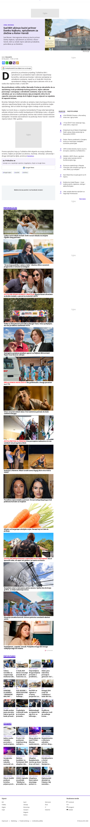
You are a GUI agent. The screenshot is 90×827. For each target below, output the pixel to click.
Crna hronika (9, 25)
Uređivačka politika (37, 821)
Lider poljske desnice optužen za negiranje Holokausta (74, 192)
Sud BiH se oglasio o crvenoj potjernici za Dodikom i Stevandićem (34, 693)
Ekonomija (26, 807)
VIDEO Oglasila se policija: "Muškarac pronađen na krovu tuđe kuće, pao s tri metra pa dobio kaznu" (22, 781)
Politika (44, 668)
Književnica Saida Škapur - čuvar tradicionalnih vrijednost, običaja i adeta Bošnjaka (74, 184)
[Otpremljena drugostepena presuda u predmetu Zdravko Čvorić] (35, 663)
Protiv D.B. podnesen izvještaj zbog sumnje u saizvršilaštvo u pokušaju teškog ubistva (22, 741)
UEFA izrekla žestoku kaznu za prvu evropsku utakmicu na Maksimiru (75, 150)
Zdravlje (25, 804)
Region (4, 807)
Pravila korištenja (24, 821)
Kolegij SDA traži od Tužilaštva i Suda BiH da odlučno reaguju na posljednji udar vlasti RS (47, 693)
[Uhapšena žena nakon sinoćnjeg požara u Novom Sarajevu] (35, 771)
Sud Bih (17, 172)
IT (45, 807)
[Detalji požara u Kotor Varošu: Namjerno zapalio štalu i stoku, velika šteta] (47, 751)
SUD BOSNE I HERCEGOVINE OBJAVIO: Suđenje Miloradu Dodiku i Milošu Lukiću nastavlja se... (22, 693)
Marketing (14, 821)
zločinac (25, 172)
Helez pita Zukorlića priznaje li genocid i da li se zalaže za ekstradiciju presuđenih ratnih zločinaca (47, 674)
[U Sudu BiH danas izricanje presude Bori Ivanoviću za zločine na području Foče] (22, 663)
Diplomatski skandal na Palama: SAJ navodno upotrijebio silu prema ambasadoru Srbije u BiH (47, 781)
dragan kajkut (7, 172)
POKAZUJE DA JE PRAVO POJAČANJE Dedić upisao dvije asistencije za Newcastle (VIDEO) (74, 132)
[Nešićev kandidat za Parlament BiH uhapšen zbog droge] (22, 751)
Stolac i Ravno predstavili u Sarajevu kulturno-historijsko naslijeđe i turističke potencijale (75, 141)
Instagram (71, 807)
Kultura (25, 815)
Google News (29, 168)
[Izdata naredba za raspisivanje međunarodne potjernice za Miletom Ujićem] (9, 663)
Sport (24, 802)
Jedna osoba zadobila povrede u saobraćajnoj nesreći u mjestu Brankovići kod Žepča (9, 741)
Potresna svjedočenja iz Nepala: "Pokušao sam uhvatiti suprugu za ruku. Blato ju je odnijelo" (74, 167)
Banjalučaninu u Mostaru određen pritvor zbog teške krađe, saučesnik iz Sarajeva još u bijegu (47, 741)
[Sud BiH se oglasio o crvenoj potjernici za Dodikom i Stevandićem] (35, 683)
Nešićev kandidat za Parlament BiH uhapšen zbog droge (22, 761)
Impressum (5, 821)
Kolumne (47, 810)
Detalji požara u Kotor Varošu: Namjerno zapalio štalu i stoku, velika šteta (47, 761)
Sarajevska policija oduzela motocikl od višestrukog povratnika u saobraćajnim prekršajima (9, 761)
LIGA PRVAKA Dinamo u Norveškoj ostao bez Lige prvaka (74, 116)
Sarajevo (25, 810)
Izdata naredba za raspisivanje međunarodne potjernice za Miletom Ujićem (9, 674)
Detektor (30, 156)
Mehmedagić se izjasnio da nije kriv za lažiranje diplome (34, 713)
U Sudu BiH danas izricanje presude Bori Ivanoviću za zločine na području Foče (22, 674)
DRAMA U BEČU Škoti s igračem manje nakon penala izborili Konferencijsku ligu (73, 158)
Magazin (25, 812)
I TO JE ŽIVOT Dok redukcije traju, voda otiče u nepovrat (74, 124)
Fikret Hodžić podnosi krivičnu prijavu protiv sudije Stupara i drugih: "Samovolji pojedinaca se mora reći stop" (9, 781)
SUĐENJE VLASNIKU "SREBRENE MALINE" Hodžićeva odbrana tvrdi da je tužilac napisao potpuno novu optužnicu (9, 693)
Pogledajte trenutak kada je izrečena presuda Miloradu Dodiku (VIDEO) (22, 713)
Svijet (3, 810)
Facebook (71, 802)
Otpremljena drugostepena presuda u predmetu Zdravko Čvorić (35, 674)
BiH (5, 668)
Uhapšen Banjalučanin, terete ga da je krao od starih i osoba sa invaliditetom (35, 761)
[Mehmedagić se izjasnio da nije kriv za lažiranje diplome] (35, 703)
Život (46, 804)
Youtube (70, 810)
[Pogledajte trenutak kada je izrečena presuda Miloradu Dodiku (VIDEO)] (22, 703)
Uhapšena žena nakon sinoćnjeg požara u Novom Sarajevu (33, 781)
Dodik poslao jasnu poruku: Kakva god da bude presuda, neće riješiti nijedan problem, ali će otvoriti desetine (9, 713)
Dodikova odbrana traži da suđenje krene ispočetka (47, 713)
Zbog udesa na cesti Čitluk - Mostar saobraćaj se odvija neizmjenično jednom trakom (34, 741)
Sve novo (82, 199)
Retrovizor (48, 802)
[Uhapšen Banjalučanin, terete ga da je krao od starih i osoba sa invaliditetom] (35, 751)
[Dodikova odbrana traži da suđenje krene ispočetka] (47, 703)
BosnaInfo (9, 57)
